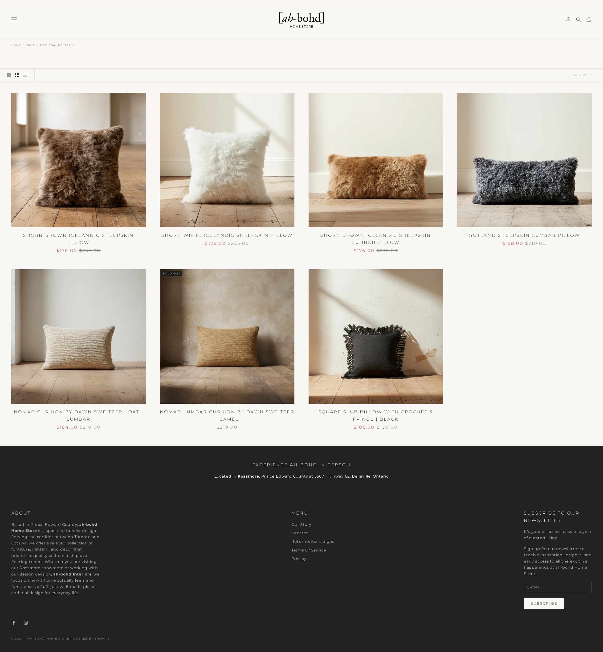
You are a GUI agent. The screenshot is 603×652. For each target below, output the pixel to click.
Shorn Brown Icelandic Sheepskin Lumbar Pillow (375, 239)
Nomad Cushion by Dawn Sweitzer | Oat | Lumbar (78, 415)
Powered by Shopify (90, 638)
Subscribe (544, 603)
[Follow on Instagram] (26, 622)
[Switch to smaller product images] (17, 74)
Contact (299, 533)
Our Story (301, 524)
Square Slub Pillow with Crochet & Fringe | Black (375, 415)
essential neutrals (57, 45)
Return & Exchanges (312, 541)
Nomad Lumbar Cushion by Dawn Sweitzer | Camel (227, 415)
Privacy (298, 558)
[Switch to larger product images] (9, 74)
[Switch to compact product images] (25, 74)
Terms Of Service (308, 550)
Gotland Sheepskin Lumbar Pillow (524, 235)
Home (16, 45)
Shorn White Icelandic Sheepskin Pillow (227, 235)
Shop (30, 45)
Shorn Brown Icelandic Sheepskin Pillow (78, 239)
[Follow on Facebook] (13, 622)
